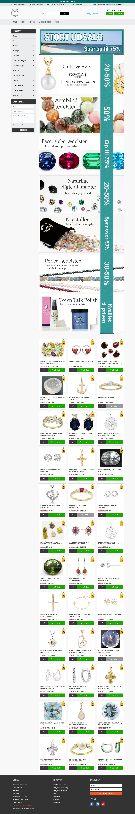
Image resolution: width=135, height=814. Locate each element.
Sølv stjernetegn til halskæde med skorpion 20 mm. (110, 543)
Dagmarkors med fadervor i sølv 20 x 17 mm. (51, 760)
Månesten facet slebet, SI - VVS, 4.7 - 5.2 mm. (109, 651)
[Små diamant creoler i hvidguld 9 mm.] (73, 694)
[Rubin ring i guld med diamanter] (73, 515)
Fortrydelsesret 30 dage (60, 788)
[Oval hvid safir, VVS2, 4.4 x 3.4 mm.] (102, 477)
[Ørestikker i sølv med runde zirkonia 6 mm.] (102, 586)
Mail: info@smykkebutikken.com (23, 808)
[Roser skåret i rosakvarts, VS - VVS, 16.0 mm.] (44, 405)
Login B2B (56, 802)
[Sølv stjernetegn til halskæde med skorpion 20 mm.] (102, 550)
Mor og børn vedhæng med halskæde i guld (80, 651)
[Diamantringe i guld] (102, 406)
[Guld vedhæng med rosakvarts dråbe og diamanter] (73, 731)
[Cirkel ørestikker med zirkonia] (102, 514)
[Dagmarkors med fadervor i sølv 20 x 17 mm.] (44, 767)
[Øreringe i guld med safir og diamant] (73, 441)
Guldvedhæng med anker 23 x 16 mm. (80, 398)
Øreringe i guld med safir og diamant (80, 434)
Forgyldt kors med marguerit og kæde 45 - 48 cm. (81, 470)
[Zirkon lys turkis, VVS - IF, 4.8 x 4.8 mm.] (44, 731)
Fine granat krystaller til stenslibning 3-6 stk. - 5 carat (110, 362)
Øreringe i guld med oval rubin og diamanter (79, 543)
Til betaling (119, 14)
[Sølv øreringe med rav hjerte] (73, 369)
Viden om (32, 22)
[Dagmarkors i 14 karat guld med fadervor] (102, 694)
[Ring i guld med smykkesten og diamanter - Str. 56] (44, 369)
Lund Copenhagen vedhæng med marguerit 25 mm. (109, 434)
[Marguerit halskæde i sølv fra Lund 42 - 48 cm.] (44, 658)
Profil (57, 22)
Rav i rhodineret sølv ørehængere (77, 579)
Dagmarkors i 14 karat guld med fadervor (109, 687)
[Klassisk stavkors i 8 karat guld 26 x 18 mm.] (44, 622)
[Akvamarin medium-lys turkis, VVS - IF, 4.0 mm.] (102, 731)
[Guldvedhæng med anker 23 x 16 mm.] (73, 405)
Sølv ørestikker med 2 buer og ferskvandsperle (52, 687)
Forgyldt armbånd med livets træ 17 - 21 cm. (81, 615)
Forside (15, 22)
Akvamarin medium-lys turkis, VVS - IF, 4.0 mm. (110, 724)
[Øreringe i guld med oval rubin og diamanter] (73, 550)
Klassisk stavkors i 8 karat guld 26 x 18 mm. (51, 615)
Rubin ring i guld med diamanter (77, 507)
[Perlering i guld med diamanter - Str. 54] (73, 767)
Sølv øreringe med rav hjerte (81, 361)
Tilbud (23, 22)
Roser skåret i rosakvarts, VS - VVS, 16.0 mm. (52, 398)
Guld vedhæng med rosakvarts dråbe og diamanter (78, 724)
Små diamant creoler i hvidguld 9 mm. (78, 687)
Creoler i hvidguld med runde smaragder (110, 760)
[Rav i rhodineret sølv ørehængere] (73, 586)
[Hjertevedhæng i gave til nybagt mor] (44, 514)
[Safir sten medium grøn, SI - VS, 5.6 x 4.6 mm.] (44, 586)
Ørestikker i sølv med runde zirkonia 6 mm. (109, 579)
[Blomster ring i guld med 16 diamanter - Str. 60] (44, 441)
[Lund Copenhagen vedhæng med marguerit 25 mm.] (102, 441)
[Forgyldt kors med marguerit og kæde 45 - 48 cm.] (73, 477)
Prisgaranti (56, 796)
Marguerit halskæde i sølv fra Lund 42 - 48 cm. (51, 651)
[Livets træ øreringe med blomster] (44, 477)
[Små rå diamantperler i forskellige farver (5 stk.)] (44, 550)
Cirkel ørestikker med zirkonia (107, 507)
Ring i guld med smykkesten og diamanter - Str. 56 (52, 362)
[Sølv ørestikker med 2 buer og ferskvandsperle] (44, 694)
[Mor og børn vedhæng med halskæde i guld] (73, 658)
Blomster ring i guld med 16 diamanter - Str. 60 (51, 434)
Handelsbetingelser (45, 22)
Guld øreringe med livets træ (110, 614)
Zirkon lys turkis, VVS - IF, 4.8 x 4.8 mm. (52, 724)
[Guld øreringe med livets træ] (102, 622)
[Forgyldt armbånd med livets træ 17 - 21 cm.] (73, 622)
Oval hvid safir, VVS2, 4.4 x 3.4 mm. (109, 470)
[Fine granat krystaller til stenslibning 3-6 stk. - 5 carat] (102, 369)
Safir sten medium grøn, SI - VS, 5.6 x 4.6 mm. (52, 579)
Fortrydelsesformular (60, 791)
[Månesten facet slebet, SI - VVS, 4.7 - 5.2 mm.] (102, 659)
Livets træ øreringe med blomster (50, 470)
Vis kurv (109, 14)
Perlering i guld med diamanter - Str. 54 (77, 760)
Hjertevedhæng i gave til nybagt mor (50, 507)
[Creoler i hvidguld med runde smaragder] (102, 767)
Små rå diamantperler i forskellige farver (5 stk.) (51, 543)
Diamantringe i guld (106, 397)
